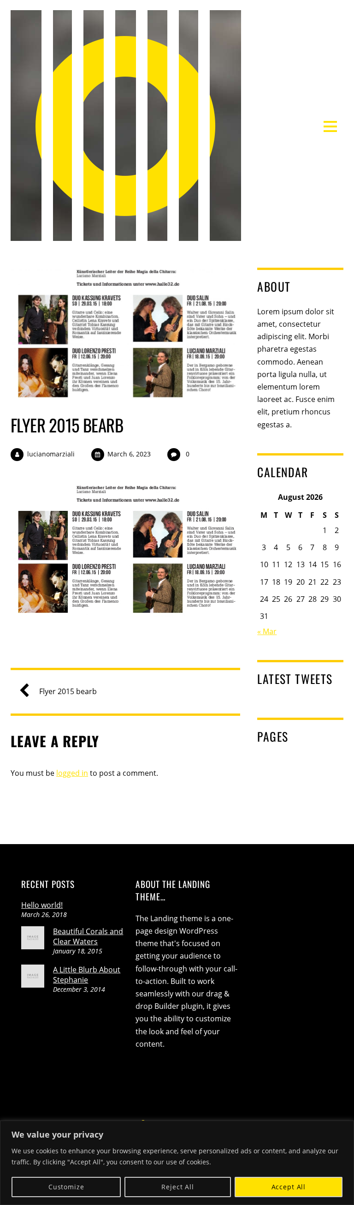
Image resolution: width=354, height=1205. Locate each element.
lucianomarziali (51, 454)
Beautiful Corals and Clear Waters (88, 936)
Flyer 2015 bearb (67, 425)
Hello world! (42, 905)
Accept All (288, 1186)
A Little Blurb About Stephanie (86, 975)
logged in (72, 773)
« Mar (267, 631)
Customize (66, 1186)
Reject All (177, 1186)
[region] (177, 1163)
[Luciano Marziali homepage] (126, 234)
